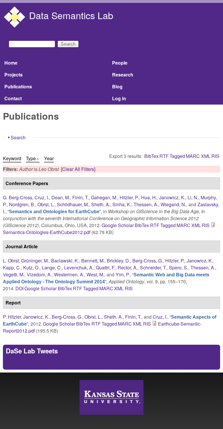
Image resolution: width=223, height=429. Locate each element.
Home (10, 62)
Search (18, 137)
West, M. (95, 274)
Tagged (177, 156)
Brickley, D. (118, 260)
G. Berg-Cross (17, 197)
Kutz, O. (31, 267)
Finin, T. (80, 197)
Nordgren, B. (22, 204)
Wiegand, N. (173, 204)
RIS (215, 156)
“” (54, 211)
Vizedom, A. (39, 274)
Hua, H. (149, 197)
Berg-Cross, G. (147, 260)
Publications (18, 86)
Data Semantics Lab (71, 15)
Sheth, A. (100, 204)
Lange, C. (52, 267)
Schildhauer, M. (73, 204)
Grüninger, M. (35, 260)
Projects (13, 74)
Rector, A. (128, 267)
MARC (193, 156)
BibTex (151, 156)
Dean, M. (60, 197)
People (119, 62)
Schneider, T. (153, 267)
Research (122, 74)
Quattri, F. (105, 267)
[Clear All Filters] (78, 169)
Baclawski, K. (65, 260)
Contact (13, 98)
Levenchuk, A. (78, 267)
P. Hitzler (12, 316)
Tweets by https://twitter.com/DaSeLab (45, 363)
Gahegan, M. (104, 197)
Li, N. (193, 197)
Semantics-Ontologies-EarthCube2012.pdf (46, 232)
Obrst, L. (46, 204)
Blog (117, 86)
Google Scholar (118, 225)
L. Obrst (11, 260)
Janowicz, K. (172, 197)
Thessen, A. (146, 204)
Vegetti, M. (13, 274)
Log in (119, 98)
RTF (164, 156)
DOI (19, 288)
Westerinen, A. (69, 274)
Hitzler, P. (129, 197)
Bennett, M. (93, 260)
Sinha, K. (121, 204)
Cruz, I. (42, 197)
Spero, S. (178, 267)
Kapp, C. (12, 267)
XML (206, 156)
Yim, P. (123, 274)
